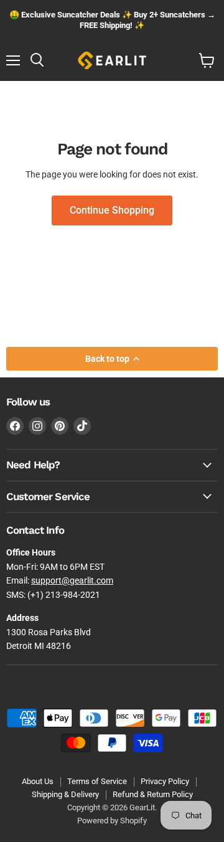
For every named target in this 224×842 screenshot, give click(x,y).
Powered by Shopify (112, 820)
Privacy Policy (165, 781)
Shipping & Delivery (65, 794)
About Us (38, 781)
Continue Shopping (112, 210)
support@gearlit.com (72, 580)
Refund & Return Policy (153, 794)
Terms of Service (97, 781)
